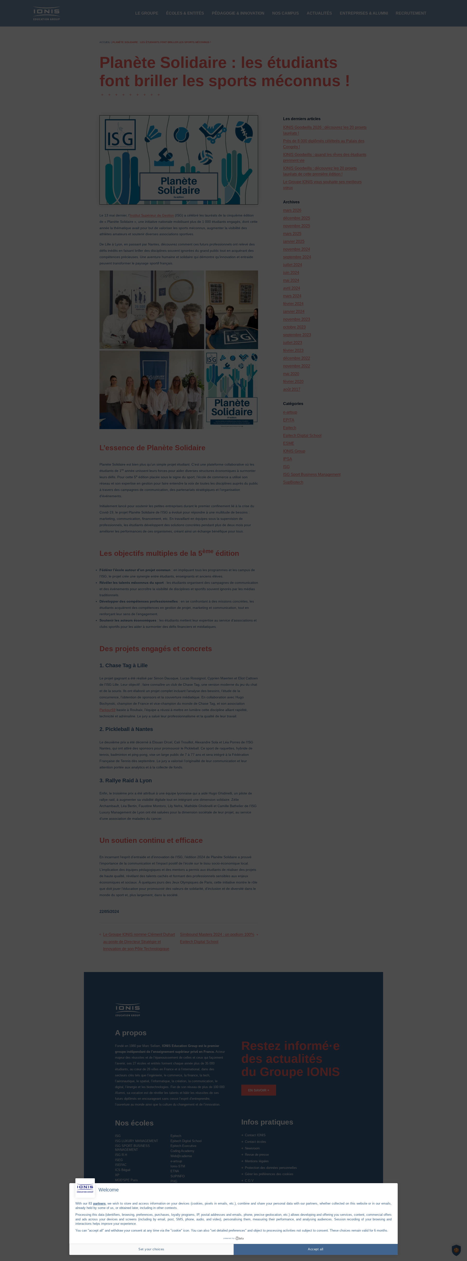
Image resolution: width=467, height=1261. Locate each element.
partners (99, 1203)
